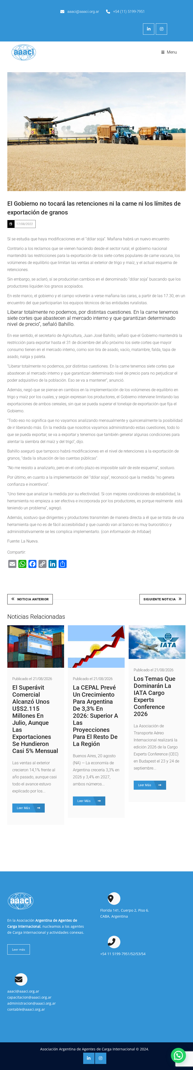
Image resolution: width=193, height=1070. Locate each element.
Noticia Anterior (33, 599)
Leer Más (24, 808)
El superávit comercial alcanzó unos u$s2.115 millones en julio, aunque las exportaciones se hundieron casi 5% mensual (35, 719)
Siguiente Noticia (159, 599)
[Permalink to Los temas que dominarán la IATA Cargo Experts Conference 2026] (157, 657)
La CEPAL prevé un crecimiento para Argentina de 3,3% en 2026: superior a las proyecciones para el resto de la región (95, 715)
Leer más (18, 949)
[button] (178, 1055)
